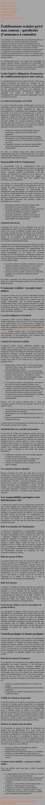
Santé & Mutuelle (7, 15)
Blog (2, 21)
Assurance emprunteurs (9, 6)
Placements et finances (8, 12)
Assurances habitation (8, 3)
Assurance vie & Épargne (10, 9)
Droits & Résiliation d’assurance (12, 18)
